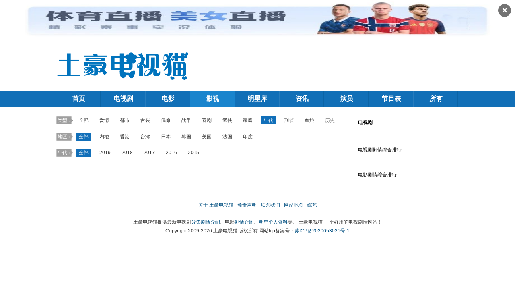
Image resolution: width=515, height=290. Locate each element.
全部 (84, 120)
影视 (212, 98)
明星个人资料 (273, 222)
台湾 (145, 136)
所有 (436, 98)
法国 (227, 136)
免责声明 (247, 205)
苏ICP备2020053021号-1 (322, 231)
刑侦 (289, 120)
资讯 (302, 98)
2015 (193, 152)
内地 (104, 136)
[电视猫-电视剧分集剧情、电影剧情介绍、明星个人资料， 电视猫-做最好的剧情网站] (123, 65)
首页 (78, 98)
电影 (168, 98)
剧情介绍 (244, 222)
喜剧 (207, 120)
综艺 (312, 205)
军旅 (309, 120)
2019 (105, 152)
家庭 (248, 120)
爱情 (104, 120)
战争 (186, 120)
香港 (125, 136)
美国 (207, 136)
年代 (268, 120)
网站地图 (293, 205)
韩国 (186, 136)
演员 (346, 98)
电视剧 (123, 98)
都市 (125, 120)
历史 (330, 120)
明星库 (257, 98)
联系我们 (270, 205)
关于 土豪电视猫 (215, 205)
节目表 (391, 98)
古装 (145, 120)
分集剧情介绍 (205, 222)
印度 (248, 136)
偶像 (166, 120)
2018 (127, 152)
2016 (171, 152)
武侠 (227, 120)
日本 (166, 136)
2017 (149, 152)
